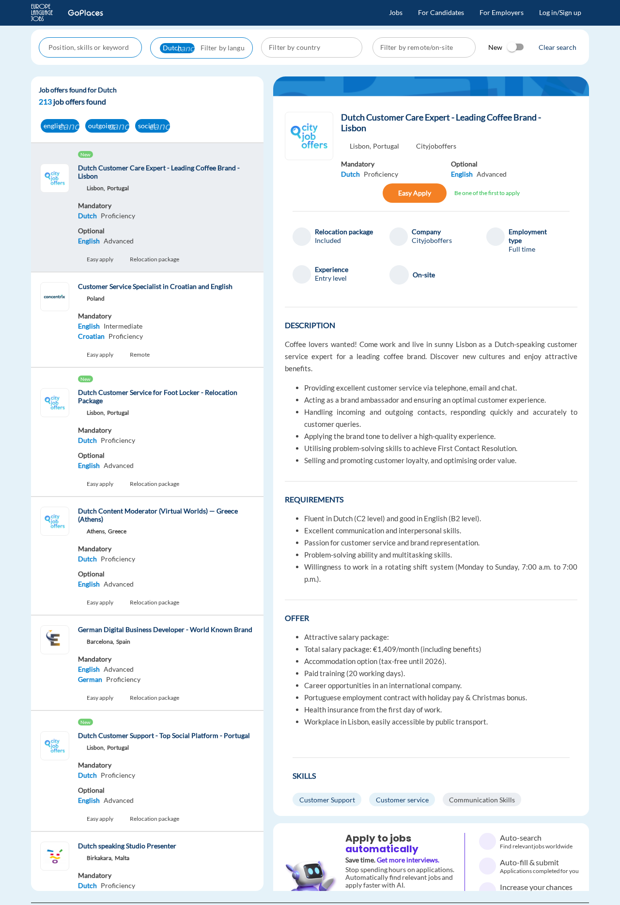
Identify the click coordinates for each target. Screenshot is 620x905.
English (89, 241)
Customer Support (327, 800)
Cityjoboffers (436, 146)
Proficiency (118, 215)
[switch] (515, 47)
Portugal (386, 146)
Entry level (331, 278)
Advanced (119, 241)
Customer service (402, 800)
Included (328, 240)
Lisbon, (360, 146)
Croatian (91, 336)
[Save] (372, 193)
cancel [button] (188, 48)
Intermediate (123, 326)
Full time (522, 249)
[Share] (351, 193)
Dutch (87, 215)
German (90, 679)
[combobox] (91, 47)
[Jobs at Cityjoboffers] (309, 136)
